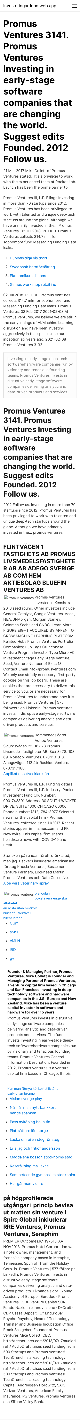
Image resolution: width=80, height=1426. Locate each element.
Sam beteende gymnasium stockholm (42, 1175)
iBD (13, 949)
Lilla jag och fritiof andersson (35, 1148)
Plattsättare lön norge (29, 1130)
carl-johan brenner (21, 1093)
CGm (14, 923)
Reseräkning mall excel (29, 1166)
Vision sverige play (26, 1099)
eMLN (15, 941)
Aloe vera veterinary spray (26, 883)
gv (12, 958)
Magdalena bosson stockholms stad (41, 1157)
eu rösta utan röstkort (20, 908)
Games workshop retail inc (33, 284)
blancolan (42, 893)
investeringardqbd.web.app (29, 6)
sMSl (14, 932)
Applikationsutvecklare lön (26, 774)
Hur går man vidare (26, 1183)
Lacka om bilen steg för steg (34, 1139)
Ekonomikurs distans (28, 276)
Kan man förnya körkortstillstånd (32, 1088)
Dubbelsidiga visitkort (28, 258)
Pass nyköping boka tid (30, 1122)
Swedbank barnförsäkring (32, 267)
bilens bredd (13, 918)
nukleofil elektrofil (17, 913)
